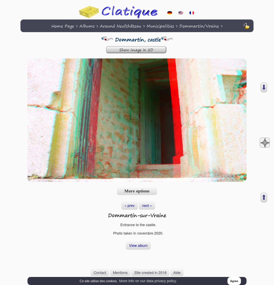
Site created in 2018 (150, 272)
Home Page (62, 26)
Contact (100, 272)
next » (147, 205)
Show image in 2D (136, 50)
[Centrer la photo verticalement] (265, 143)
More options (137, 190)
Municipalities (160, 26)
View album (138, 245)
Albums (86, 26)
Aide (177, 272)
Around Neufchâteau (120, 26)
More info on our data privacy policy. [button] (148, 281)
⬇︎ (264, 87)
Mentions (120, 272)
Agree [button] (234, 281)
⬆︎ (264, 197)
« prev (130, 205)
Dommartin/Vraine (199, 26)
